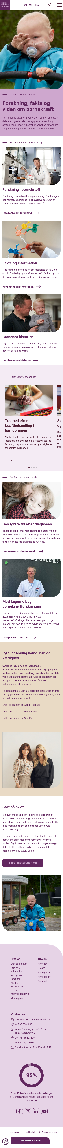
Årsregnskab (44, 972)
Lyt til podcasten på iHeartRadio (19, 711)
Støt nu (28, 4)
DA (37, 5)
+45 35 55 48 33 (23, 1024)
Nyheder (42, 963)
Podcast (42, 981)
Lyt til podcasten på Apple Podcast (21, 704)
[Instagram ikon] (28, 1111)
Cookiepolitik (30, 1132)
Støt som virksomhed (17, 970)
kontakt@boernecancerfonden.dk (32, 1019)
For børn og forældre (17, 977)
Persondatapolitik (15, 1132)
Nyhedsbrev (44, 976)
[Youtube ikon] (44, 1111)
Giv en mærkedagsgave (20, 992)
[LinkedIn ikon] (36, 1111)
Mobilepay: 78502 (24, 1042)
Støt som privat (19, 963)
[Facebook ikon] (19, 1111)
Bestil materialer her (23, 862)
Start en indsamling (17, 985)
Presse (41, 968)
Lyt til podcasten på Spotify (17, 718)
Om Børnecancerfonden (48, 1132)
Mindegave (17, 998)
